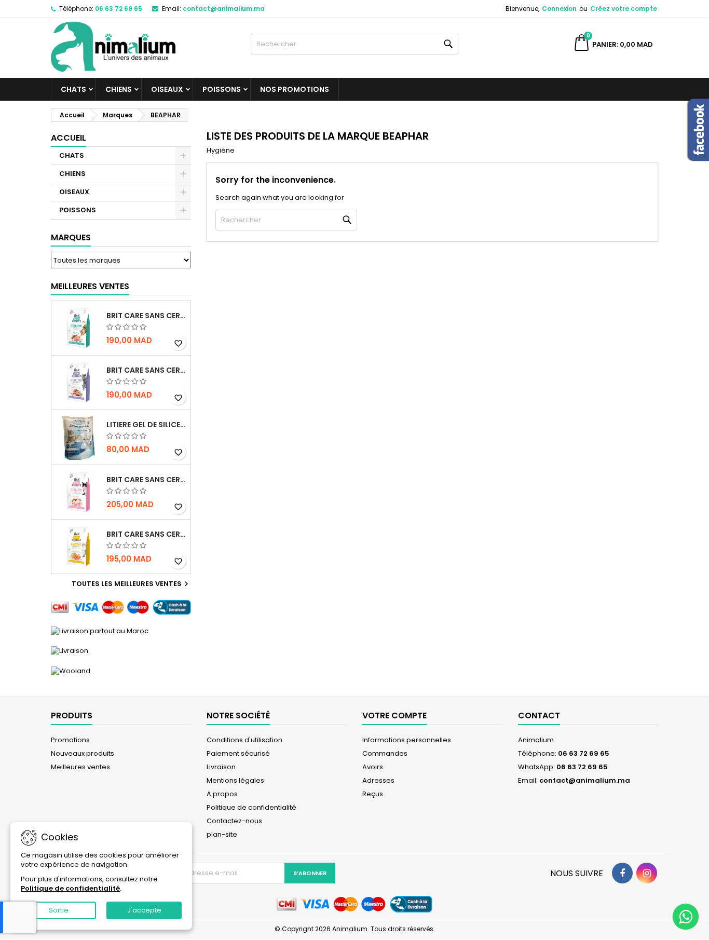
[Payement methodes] (121, 607)
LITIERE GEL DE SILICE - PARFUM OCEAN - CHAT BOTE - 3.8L (146, 424)
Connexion (559, 8)
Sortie (59, 910)
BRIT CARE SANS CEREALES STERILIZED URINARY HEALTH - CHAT (146, 315)
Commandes (384, 753)
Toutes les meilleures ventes (131, 584)
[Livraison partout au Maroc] (99, 630)
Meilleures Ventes (90, 286)
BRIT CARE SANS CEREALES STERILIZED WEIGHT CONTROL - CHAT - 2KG (146, 370)
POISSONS (221, 89)
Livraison (221, 767)
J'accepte (144, 910)
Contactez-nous (234, 821)
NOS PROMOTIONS (294, 89)
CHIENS (118, 89)
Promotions (70, 740)
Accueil (68, 138)
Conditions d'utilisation (244, 740)
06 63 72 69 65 (118, 8)
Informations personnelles (406, 740)
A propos (222, 794)
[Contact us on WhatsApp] (686, 917)
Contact (539, 715)
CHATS (73, 89)
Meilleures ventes (80, 767)
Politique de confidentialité (251, 807)
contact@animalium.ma (224, 8)
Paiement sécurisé (238, 753)
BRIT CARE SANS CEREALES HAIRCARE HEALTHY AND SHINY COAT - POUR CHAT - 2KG (146, 534)
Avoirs (372, 767)
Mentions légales (235, 780)
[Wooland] (70, 670)
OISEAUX (167, 89)
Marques (71, 237)
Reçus (372, 794)
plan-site (222, 834)
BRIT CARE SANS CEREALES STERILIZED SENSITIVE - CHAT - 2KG (146, 479)
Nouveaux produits (82, 753)
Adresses (378, 780)
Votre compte (394, 715)
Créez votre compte (623, 8)
